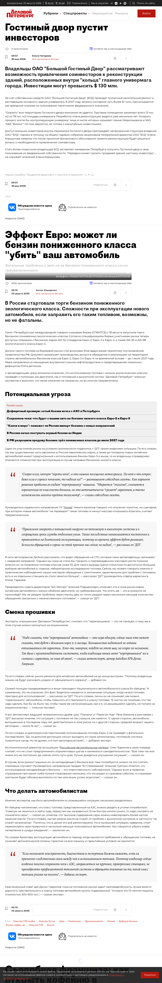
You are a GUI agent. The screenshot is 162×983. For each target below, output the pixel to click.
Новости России (47, 921)
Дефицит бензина (128, 921)
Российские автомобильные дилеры (84, 747)
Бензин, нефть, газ (15, 925)
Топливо (111, 921)
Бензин (50, 925)
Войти (146, 13)
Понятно (150, 975)
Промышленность (94, 921)
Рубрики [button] (51, 13)
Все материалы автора (45, 59)
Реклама (121, 13)
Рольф (68, 507)
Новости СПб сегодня (24, 921)
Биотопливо (74, 921)
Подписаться (79, 3)
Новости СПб (36, 925)
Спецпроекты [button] (75, 13)
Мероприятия (102, 13)
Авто (61, 921)
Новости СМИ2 (15, 218)
